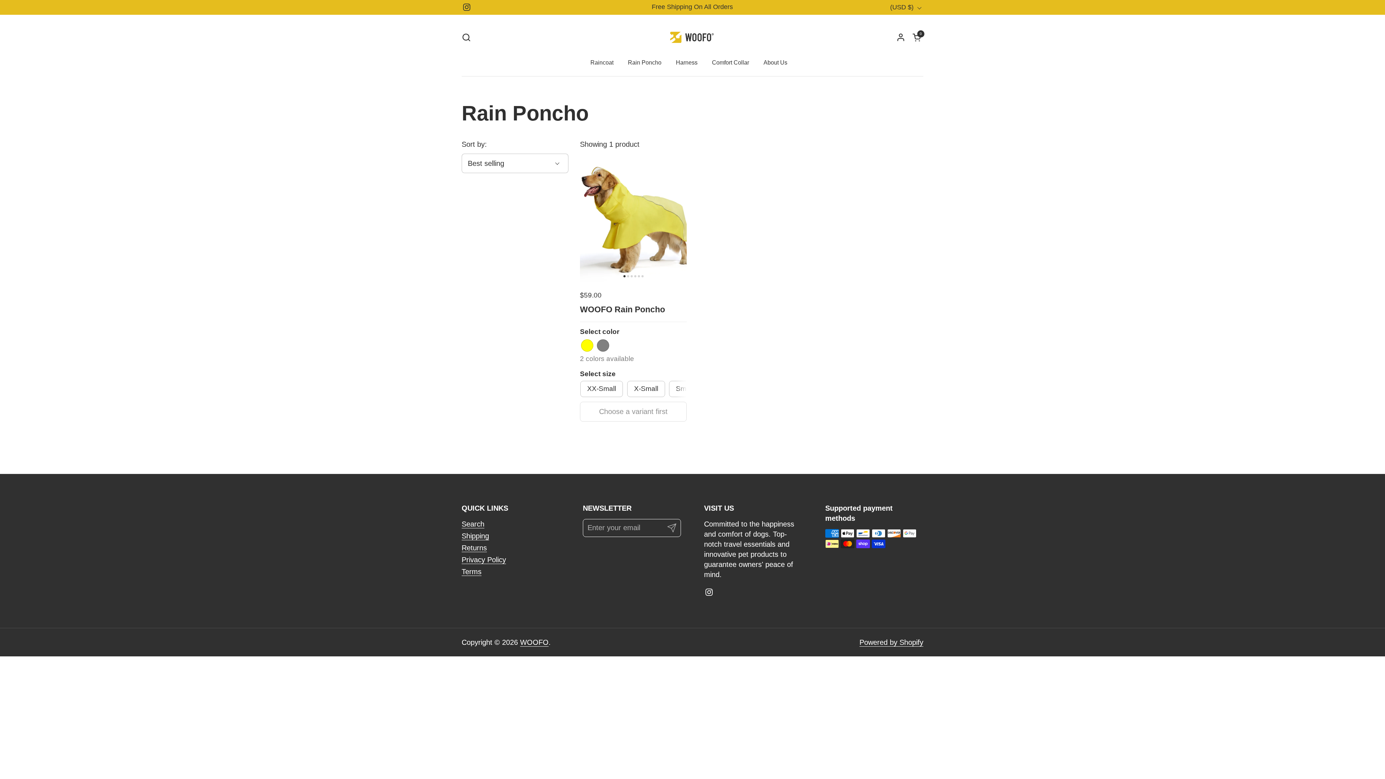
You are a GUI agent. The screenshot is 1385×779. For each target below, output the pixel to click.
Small (684, 388)
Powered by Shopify (891, 642)
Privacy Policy (484, 560)
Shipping (475, 536)
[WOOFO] (692, 37)
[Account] (900, 37)
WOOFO (534, 642)
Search (473, 524)
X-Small (646, 388)
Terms (472, 572)
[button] (466, 37)
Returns (474, 548)
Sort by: (474, 144)
